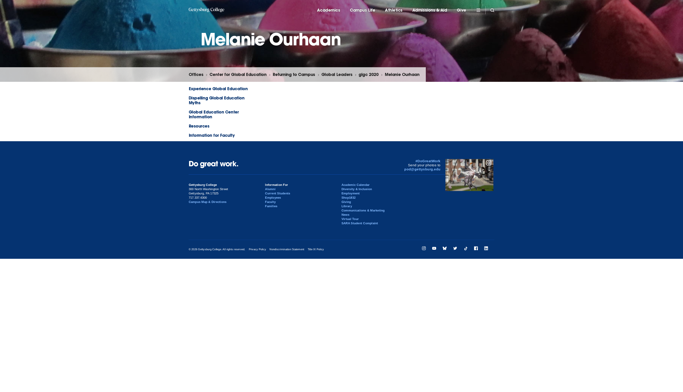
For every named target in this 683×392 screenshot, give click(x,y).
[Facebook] (476, 248)
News (345, 214)
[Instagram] (424, 248)
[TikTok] (466, 249)
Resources (199, 126)
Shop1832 (349, 197)
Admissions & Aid (429, 10)
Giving (346, 202)
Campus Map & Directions (208, 202)
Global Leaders (337, 74)
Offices (196, 74)
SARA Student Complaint (360, 223)
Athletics (394, 10)
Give (461, 10)
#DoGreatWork (428, 161)
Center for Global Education (238, 74)
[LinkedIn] (486, 248)
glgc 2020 (368, 74)
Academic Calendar (356, 185)
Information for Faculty (212, 135)
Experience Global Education (218, 88)
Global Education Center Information (214, 114)
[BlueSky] (445, 249)
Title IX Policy (316, 249)
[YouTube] (434, 249)
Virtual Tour (350, 219)
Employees (273, 197)
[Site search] (492, 10)
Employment (351, 193)
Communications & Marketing (363, 210)
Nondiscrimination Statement (286, 249)
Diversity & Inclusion (357, 189)
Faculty (270, 202)
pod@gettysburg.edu (422, 169)
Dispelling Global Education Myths (217, 100)
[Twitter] (455, 249)
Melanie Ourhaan (402, 74)
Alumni (270, 189)
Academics (328, 10)
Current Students (277, 193)
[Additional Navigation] (478, 10)
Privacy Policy (257, 249)
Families (271, 206)
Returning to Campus (294, 74)
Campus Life (362, 10)
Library (347, 206)
